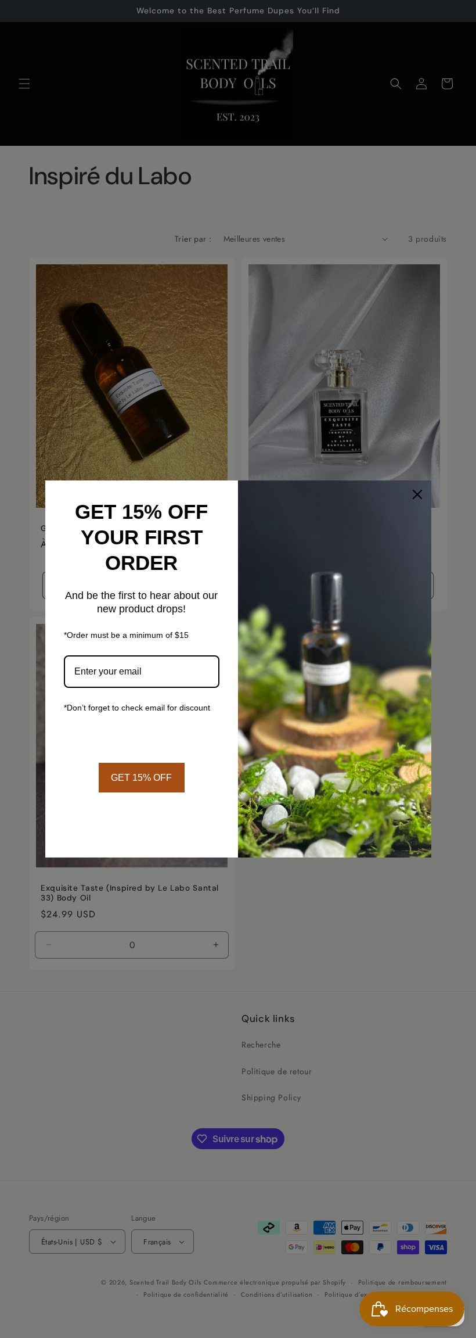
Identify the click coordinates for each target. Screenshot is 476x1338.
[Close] (417, 494)
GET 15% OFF (141, 778)
